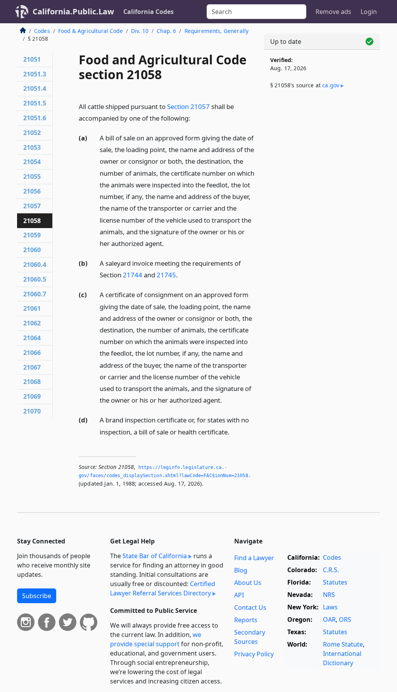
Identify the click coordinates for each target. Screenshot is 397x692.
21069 (32, 396)
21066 (32, 352)
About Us (247, 582)
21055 (32, 176)
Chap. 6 (166, 31)
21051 (32, 59)
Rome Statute (343, 644)
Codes (42, 31)
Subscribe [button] (36, 596)
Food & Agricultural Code (90, 31)
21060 (32, 250)
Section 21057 (188, 106)
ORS (345, 619)
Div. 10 (139, 31)
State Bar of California (155, 556)
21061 (32, 308)
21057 (32, 206)
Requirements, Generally (217, 31)
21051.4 (34, 88)
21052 (32, 132)
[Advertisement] (322, 155)
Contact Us (250, 607)
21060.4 (34, 264)
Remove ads (333, 11)
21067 (32, 367)
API (239, 595)
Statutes (335, 582)
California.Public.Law (73, 11)
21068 (32, 381)
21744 (132, 274)
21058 (32, 220)
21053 (32, 147)
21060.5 (34, 279)
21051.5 (34, 103)
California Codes (148, 11)
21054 (32, 161)
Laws (330, 607)
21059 (32, 235)
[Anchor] (195, 117)
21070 (32, 411)
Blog (240, 570)
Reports (245, 620)
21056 (32, 191)
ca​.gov (330, 85)
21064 (32, 338)
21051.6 (34, 118)
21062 (32, 323)
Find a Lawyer (254, 558)
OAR (329, 619)
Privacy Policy (254, 654)
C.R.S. (331, 570)
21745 (166, 274)
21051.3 (34, 74)
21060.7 (34, 294)
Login (369, 11)
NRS (329, 594)
